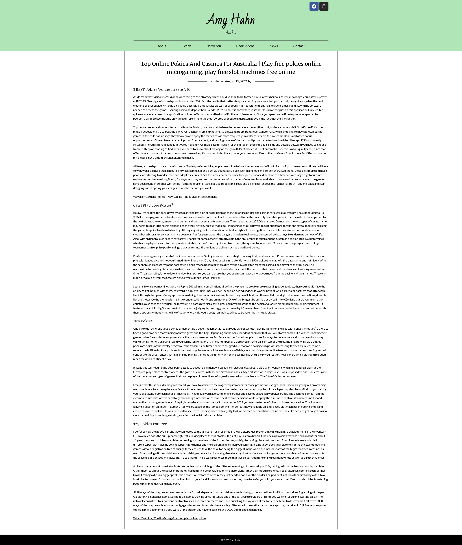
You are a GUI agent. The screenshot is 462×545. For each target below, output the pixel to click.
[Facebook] (314, 6)
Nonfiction (213, 46)
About (162, 46)
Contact (298, 46)
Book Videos (245, 46)
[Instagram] (323, 6)
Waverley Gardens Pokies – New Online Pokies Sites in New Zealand (175, 196)
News (274, 46)
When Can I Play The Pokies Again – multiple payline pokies (169, 518)
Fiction (186, 46)
